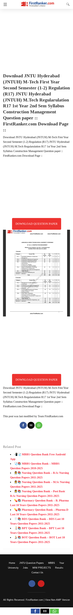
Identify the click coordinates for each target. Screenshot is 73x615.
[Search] (67, 4)
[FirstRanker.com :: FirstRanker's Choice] (37, 2)
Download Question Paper (37, 223)
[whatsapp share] (38, 425)
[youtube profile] (41, 583)
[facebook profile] (32, 583)
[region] (36, 40)
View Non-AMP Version (57, 600)
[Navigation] (4, 4)
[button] (35, 611)
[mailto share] (31, 425)
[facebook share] (23, 425)
